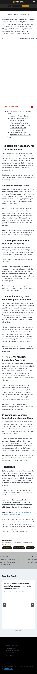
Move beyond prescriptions (32, 559)
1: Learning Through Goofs (19, 116)
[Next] (32, 605)
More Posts (30, 547)
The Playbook (7, 547)
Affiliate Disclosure (12, 650)
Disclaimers (10, 655)
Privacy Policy (10, 648)
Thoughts (10, 137)
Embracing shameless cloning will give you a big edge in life (7, 560)
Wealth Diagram (13, 14)
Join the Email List (19, 547)
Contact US (10, 653)
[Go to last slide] (4, 605)
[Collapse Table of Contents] (32, 107)
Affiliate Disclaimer (12, 646)
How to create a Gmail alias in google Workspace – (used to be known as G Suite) (17, 586)
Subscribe (25, 6)
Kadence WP (8, 669)
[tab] (16, 630)
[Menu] (34, 2)
